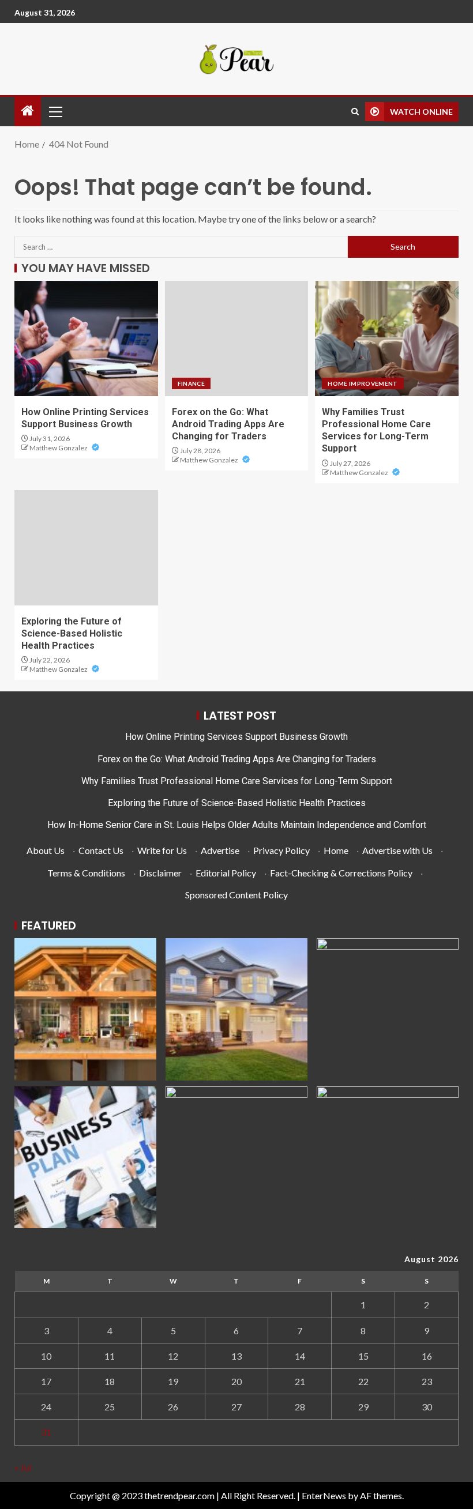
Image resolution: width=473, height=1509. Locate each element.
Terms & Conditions (86, 872)
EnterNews (324, 1495)
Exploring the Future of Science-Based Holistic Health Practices (71, 634)
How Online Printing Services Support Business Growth (236, 736)
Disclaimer (160, 872)
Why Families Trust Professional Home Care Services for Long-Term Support (236, 781)
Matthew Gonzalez (59, 447)
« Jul (22, 1467)
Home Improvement (363, 383)
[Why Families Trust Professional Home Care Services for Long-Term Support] (387, 338)
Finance (191, 383)
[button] (54, 111)
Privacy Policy (281, 850)
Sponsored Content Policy (236, 894)
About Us (46, 850)
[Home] (27, 111)
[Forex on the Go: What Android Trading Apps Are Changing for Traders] (237, 338)
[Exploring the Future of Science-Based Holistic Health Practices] (86, 547)
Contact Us (100, 850)
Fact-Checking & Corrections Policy (341, 872)
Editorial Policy (226, 872)
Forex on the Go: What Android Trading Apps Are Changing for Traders (228, 424)
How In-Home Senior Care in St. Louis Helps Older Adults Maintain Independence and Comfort (236, 824)
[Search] (355, 111)
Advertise (220, 850)
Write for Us (162, 850)
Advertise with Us (397, 850)
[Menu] (54, 111)
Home (336, 850)
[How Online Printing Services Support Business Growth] (86, 338)
